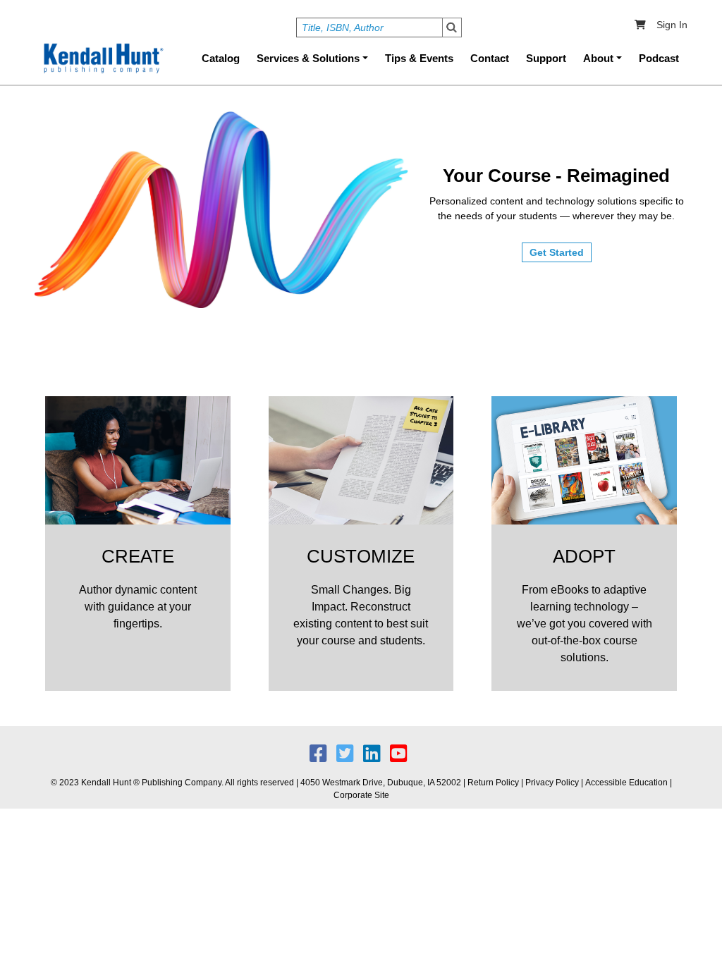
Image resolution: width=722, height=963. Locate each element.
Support (546, 58)
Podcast (659, 58)
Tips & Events (419, 58)
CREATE (138, 556)
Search (452, 27)
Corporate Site (361, 795)
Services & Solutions (308, 58)
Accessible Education (626, 782)
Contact (489, 58)
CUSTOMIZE (361, 556)
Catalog (221, 58)
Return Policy (493, 782)
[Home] (102, 58)
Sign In (671, 24)
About (598, 58)
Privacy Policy (552, 782)
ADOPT (584, 556)
